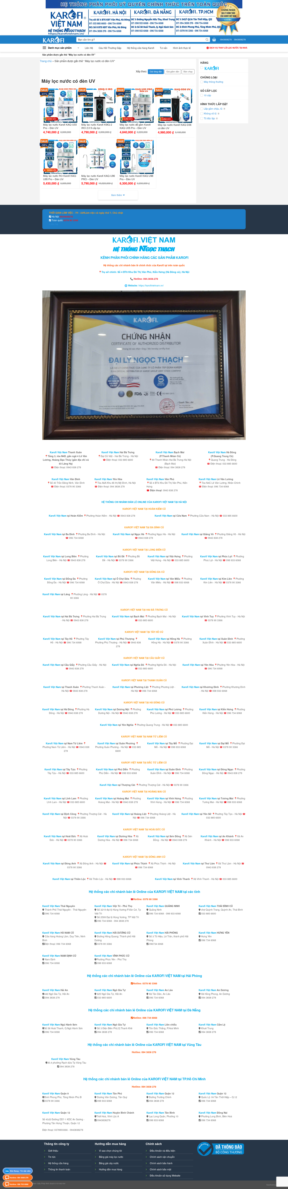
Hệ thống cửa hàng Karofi (140, 48)
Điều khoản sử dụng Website (165, 1175)
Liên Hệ (89, 48)
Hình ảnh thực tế (182, 48)
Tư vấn (163, 48)
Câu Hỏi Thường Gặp (110, 48)
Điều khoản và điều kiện (162, 1150)
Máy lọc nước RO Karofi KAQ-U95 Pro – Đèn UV (60, 177)
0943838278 (226, 39)
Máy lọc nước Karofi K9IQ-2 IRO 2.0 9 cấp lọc (96, 126)
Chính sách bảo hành (161, 1163)
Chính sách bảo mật (160, 1169)
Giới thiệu (53, 1150)
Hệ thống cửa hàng (58, 1163)
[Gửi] (207, 39)
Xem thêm (116, 195)
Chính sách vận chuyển (162, 1156)
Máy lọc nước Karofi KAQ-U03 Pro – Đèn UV (60, 126)
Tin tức (52, 1156)
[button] (61, 48)
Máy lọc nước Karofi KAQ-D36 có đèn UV (174, 126)
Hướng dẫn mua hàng (110, 1169)
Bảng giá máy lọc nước (111, 1156)
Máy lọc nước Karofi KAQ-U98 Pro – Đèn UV (136, 177)
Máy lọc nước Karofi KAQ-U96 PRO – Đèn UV (98, 177)
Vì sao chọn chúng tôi (110, 1150)
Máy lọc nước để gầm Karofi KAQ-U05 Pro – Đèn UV (135, 126)
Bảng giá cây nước (109, 1163)
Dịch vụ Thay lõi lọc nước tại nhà (228, 47)
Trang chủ (46, 61)
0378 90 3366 (70, 220)
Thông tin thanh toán (59, 1169)
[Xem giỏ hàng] (214, 39)
